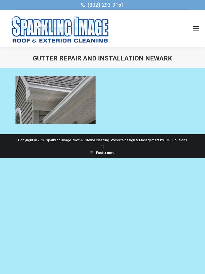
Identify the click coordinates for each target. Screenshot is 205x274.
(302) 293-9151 (106, 5)
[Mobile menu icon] (196, 28)
